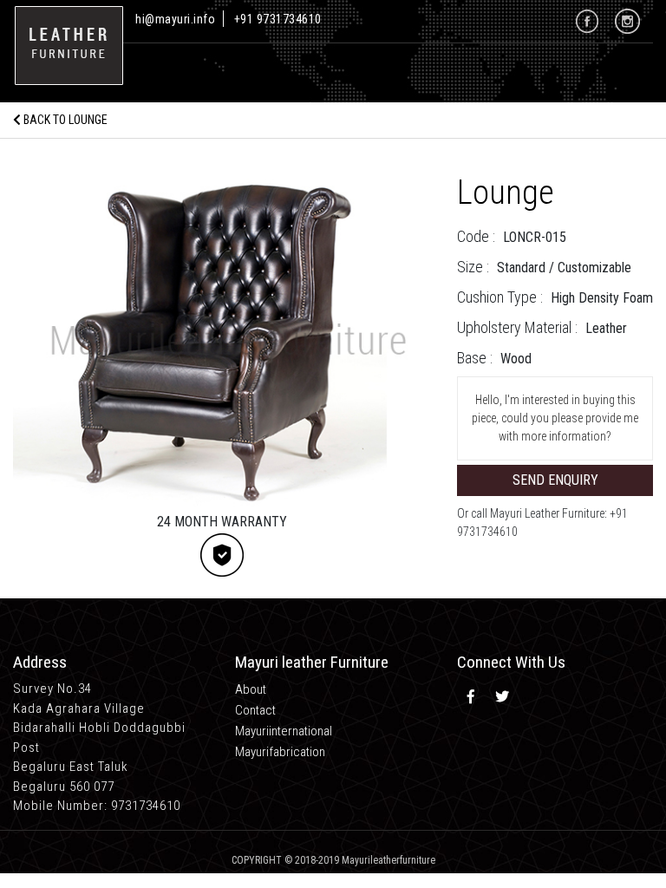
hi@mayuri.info (177, 19)
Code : (476, 236)
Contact (255, 710)
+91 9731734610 (278, 19)
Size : (473, 267)
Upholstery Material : (517, 327)
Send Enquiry (555, 480)
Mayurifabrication (280, 752)
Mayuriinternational (283, 731)
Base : (475, 358)
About (250, 689)
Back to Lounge (64, 120)
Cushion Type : (500, 297)
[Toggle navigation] (150, 67)
